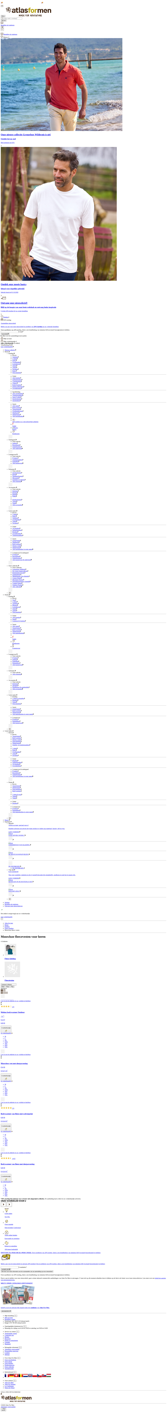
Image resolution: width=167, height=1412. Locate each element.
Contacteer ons (9, 1335)
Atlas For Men (9, 1382)
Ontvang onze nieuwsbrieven (14, 906)
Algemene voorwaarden (12, 1349)
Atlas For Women (10, 1384)
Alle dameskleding (18, 633)
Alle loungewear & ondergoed (21, 560)
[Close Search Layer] (2, 27)
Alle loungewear (17, 463)
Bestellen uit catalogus (11, 904)
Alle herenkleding (17, 416)
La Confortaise (9, 1386)
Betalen (7, 1337)
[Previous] (2, 29)
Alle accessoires (17, 505)
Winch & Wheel (9, 1388)
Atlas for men (9, 923)
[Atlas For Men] (28, 16)
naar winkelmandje (6, 917)
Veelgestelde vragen (11, 1333)
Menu (3, 16)
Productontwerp (9, 1365)
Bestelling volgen (10, 1319)
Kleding (7, 927)
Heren (6, 925)
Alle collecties (16, 587)
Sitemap (7, 1354)
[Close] (2, 6)
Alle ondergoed (17, 448)
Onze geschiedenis (10, 1360)
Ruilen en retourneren (11, 1340)
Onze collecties (9, 1367)
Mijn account (9, 1317)
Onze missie (8, 1361)
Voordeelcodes (9, 1368)
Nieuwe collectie (10, 350)
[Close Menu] (10, 593)
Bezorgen (8, 1339)
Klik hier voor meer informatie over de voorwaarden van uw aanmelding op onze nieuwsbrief (27, 1271)
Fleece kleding (9, 928)
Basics (7, 820)
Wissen (4, 20)
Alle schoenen (16, 481)
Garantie (7, 1342)
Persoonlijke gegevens (11, 1351)
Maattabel (8, 1344)
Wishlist (7, 902)
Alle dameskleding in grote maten (22, 714)
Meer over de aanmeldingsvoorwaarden (14, 336)
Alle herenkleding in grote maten (22, 549)
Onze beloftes (9, 1363)
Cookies (7, 1353)
